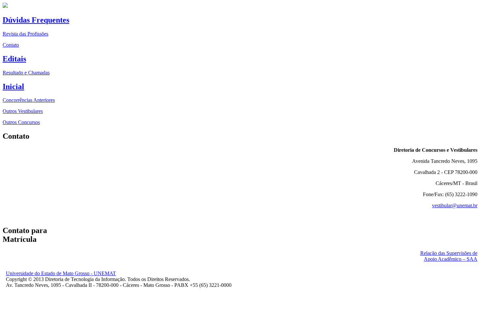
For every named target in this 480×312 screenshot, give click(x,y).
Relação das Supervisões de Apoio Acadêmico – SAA (448, 256)
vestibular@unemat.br (454, 205)
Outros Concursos (21, 122)
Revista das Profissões (25, 34)
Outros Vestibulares (23, 111)
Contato (11, 45)
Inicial (13, 86)
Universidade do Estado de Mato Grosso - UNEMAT (61, 273)
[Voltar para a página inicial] (5, 6)
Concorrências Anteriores (29, 100)
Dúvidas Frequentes (36, 20)
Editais (14, 59)
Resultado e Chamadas (26, 72)
